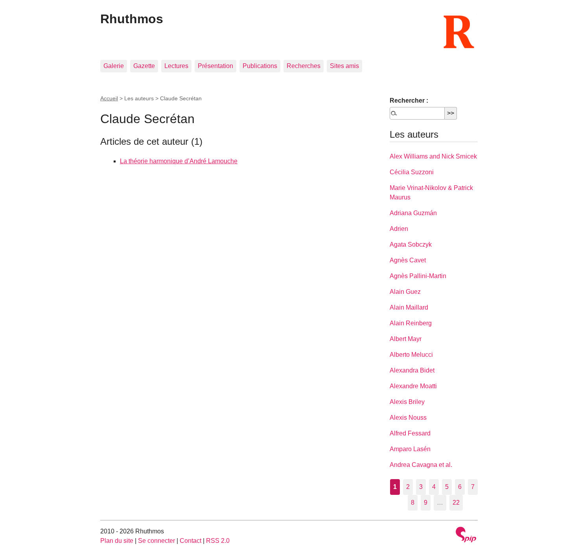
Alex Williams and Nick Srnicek (433, 156)
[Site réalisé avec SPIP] (466, 535)
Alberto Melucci (411, 354)
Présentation (215, 66)
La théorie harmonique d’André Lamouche (178, 161)
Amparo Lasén (410, 449)
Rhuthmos (131, 19)
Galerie (113, 66)
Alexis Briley (407, 401)
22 (456, 502)
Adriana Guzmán (413, 213)
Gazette (144, 66)
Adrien (399, 228)
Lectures (176, 66)
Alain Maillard (409, 307)
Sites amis (344, 66)
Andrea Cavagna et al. (421, 464)
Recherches (303, 66)
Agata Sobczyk (411, 244)
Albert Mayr (406, 339)
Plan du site (116, 540)
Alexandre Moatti (413, 386)
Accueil (109, 98)
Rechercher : (409, 100)
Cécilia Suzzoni (412, 172)
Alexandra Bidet (412, 370)
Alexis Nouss (408, 417)
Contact (190, 540)
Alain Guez (405, 291)
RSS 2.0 (218, 540)
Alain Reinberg (411, 323)
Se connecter (156, 540)
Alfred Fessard (410, 433)
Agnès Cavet (408, 260)
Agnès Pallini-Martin (418, 276)
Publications (260, 66)
